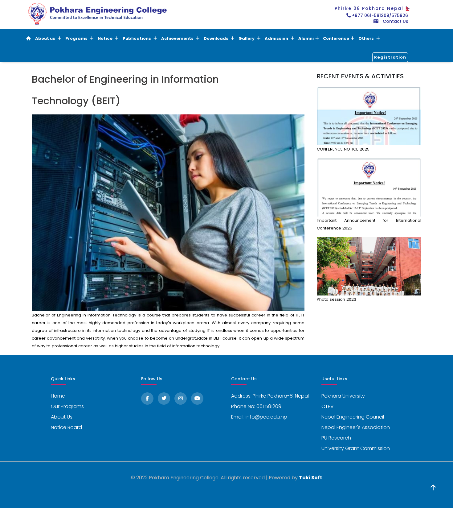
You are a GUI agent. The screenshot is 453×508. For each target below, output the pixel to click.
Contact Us (395, 21)
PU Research (336, 437)
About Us (61, 416)
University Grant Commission (355, 448)
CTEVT (329, 406)
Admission (277, 38)
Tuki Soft (310, 477)
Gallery (247, 38)
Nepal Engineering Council (352, 416)
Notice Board (66, 427)
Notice (105, 38)
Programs (76, 38)
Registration (390, 57)
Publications (137, 38)
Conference (336, 38)
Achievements (177, 38)
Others (366, 38)
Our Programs (67, 406)
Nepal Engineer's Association (355, 427)
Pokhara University (343, 395)
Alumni (306, 38)
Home (58, 395)
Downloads (216, 38)
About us (45, 38)
